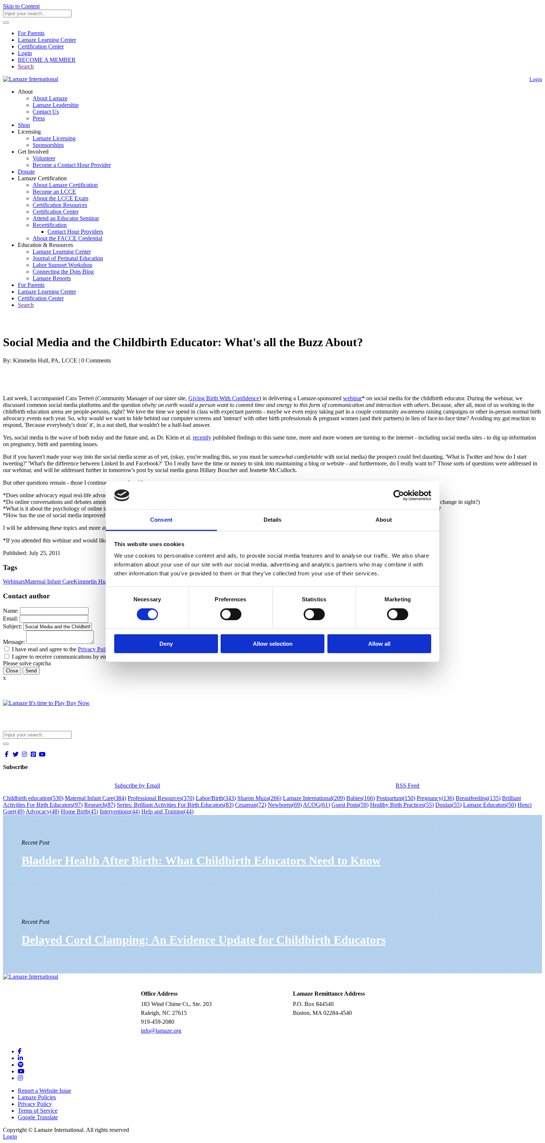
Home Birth (79, 811)
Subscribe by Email (137, 785)
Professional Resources (161, 798)
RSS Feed (407, 785)
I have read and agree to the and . (85, 649)
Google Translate (38, 1117)
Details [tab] (273, 520)
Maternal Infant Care (49, 581)
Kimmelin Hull (91, 581)
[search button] (6, 22)
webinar (352, 398)
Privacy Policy (95, 649)
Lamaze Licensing (54, 138)
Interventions (120, 811)
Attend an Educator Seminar (66, 218)
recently (202, 437)
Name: (11, 611)
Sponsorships (48, 145)
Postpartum (395, 798)
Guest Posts (350, 805)
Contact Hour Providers (75, 231)
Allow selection (273, 644)
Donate (26, 171)
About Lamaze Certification (65, 185)
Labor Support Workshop (62, 265)
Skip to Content (21, 6)
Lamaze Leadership (56, 105)
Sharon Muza (259, 798)
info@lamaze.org (161, 1030)
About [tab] (384, 520)
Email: (10, 618)
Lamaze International (314, 798)
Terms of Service (37, 1110)
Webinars (14, 581)
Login (25, 53)
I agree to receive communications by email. (63, 657)
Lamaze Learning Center (47, 40)
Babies (360, 798)
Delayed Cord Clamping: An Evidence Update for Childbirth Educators (204, 939)
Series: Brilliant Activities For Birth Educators (175, 805)
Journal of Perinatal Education (68, 258)
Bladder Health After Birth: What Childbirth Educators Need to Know (201, 860)
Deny (166, 644)
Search (26, 66)
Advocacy (42, 811)
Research (99, 805)
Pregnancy (435, 798)
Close (12, 671)
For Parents (31, 33)
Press (39, 118)
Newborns (285, 805)
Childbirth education (33, 798)
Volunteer (44, 158)
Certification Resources (60, 205)
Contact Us (46, 111)
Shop (24, 125)
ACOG (316, 805)
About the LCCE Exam (60, 198)
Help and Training (167, 811)
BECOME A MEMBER (47, 60)
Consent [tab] (161, 520)
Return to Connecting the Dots (43, 324)
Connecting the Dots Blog (63, 271)
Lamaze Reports (52, 278)
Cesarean (250, 805)
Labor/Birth (216, 798)
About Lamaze (50, 98)
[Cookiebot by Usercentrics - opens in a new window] (398, 495)
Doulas (448, 805)
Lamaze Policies (37, 1097)
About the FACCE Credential (67, 238)
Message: (14, 642)
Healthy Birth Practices (402, 805)
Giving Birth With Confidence (223, 398)
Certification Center (41, 46)
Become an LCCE (54, 191)
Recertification (50, 225)
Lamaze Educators (489, 805)
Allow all (379, 644)
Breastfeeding (478, 798)
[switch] (230, 614)
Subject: (12, 626)
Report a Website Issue (44, 1090)
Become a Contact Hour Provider (72, 165)
